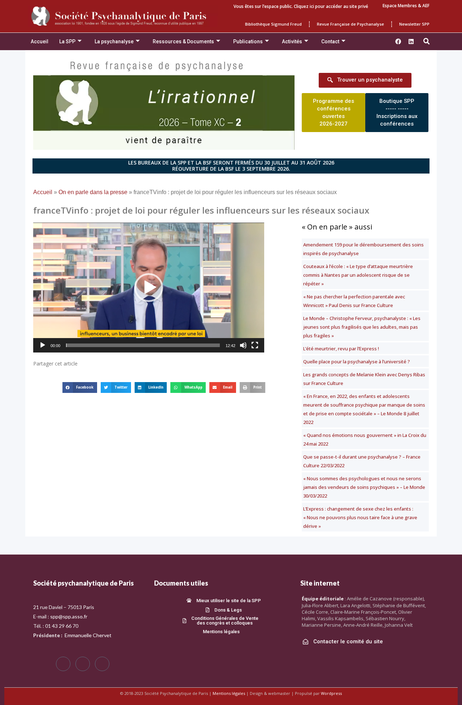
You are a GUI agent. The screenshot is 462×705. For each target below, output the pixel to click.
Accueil (39, 41)
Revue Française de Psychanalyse (350, 24)
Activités (292, 41)
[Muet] (243, 345)
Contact (330, 41)
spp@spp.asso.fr (68, 616)
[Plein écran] (254, 345)
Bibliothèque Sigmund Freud (273, 24)
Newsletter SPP (414, 24)
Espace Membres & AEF (406, 6)
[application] (148, 287)
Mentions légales (229, 693)
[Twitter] (82, 664)
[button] (426, 41)
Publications (248, 41)
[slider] (143, 345)
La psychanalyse (114, 41)
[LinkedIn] (102, 664)
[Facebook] (63, 664)
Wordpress (331, 693)
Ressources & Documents (183, 41)
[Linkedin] (411, 41)
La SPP (67, 41)
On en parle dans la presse (92, 192)
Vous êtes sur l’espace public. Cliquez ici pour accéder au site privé (301, 6)
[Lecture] (42, 345)
